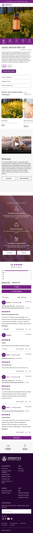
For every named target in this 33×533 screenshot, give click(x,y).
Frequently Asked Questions (6, 471)
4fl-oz (10, 66)
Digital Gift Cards (6, 476)
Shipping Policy (6, 474)
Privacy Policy (4, 523)
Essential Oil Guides (23, 495)
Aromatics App (5, 479)
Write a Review (20, 291)
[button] (30, 4)
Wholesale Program (7, 490)
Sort (18, 297)
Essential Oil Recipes (23, 493)
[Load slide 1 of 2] (3, 1)
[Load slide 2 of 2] (4, 1)
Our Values (9, 252)
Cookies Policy (23, 523)
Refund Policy (4, 525)
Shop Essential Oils (24, 178)
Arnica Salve (4, 120)
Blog (19, 490)
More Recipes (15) (27, 93)
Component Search (23, 497)
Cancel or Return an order (7, 481)
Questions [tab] (16, 283)
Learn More (8, 178)
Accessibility (12, 525)
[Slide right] (31, 113)
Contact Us (5, 468)
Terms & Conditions (14, 523)
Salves (3, 125)
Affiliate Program (6, 493)
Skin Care (26, 126)
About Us (24, 252)
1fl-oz (5, 66)
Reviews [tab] (6, 283)
